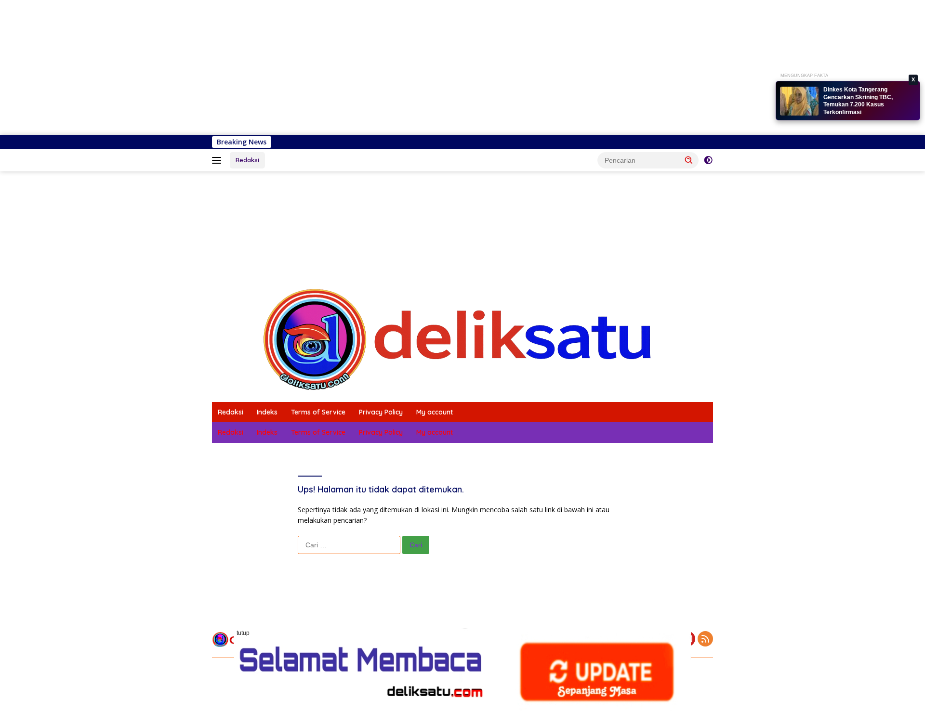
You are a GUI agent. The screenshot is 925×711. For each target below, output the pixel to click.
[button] (689, 160)
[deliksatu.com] (462, 338)
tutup (243, 633)
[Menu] (218, 160)
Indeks (267, 412)
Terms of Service (318, 412)
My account (434, 412)
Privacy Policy (381, 412)
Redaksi (247, 160)
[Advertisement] (289, 67)
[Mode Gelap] (708, 160)
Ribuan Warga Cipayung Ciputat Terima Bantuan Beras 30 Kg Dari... (867, 103)
